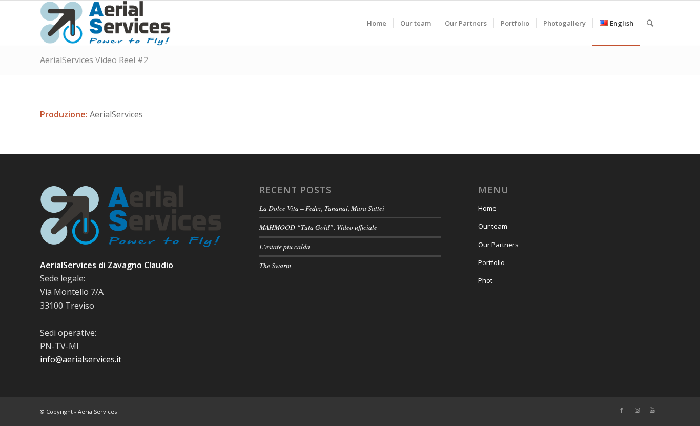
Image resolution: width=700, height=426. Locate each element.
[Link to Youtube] (652, 410)
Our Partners (498, 244)
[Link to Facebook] (621, 410)
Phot (485, 280)
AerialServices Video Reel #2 (94, 60)
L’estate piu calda (284, 246)
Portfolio (491, 262)
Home (487, 208)
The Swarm (275, 265)
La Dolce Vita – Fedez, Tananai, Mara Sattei (321, 208)
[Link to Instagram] (637, 410)
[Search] (650, 23)
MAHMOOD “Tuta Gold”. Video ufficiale (318, 227)
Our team (492, 226)
